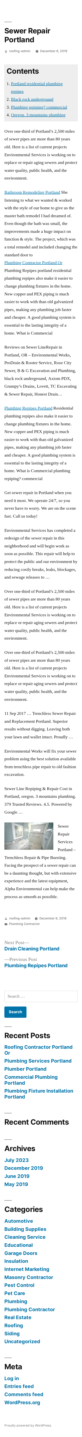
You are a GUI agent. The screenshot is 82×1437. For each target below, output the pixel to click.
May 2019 (16, 1184)
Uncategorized (22, 1341)
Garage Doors (20, 1253)
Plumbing (15, 1301)
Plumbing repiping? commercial (39, 107)
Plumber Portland (25, 1069)
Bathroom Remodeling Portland (32, 192)
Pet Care (14, 1293)
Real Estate (17, 1317)
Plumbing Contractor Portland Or (33, 262)
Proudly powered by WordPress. (28, 1425)
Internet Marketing (26, 1269)
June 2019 (16, 1176)
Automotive (18, 1221)
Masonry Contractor (28, 1277)
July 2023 (16, 1160)
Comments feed (23, 1394)
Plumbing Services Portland (38, 1061)
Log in (11, 1378)
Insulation (16, 1261)
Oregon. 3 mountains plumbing (38, 115)
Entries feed (19, 1386)
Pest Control (19, 1285)
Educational (18, 1245)
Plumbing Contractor (24, 924)
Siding (12, 1333)
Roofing (13, 1325)
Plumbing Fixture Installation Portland (38, 1094)
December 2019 (23, 1168)
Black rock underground (32, 99)
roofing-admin (19, 51)
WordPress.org (22, 1402)
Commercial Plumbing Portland (31, 1080)
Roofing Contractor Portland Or (38, 1050)
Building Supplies (25, 1229)
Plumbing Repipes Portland (28, 408)
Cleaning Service (25, 1237)
